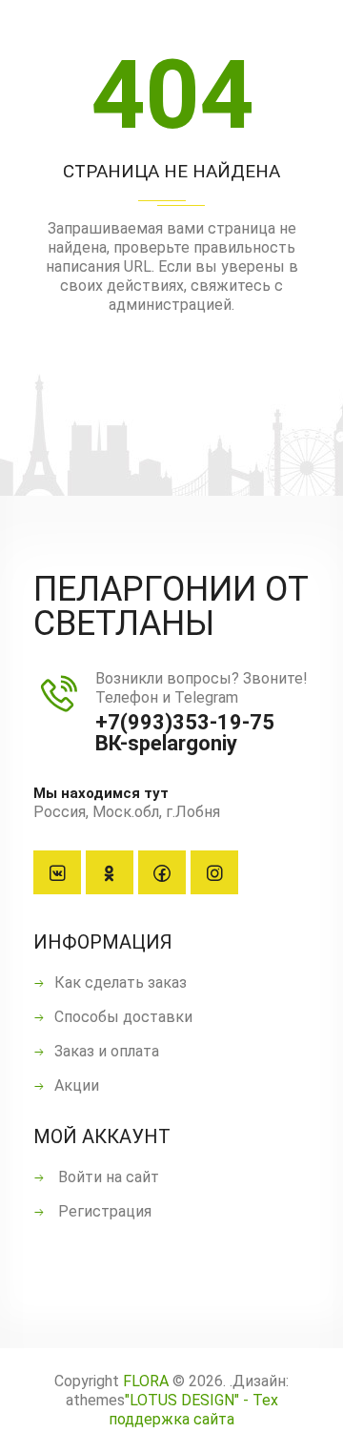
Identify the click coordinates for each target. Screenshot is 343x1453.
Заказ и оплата (106, 1051)
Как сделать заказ (120, 982)
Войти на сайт (106, 1177)
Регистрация (102, 1211)
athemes (95, 1400)
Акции (76, 1085)
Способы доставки (123, 1017)
